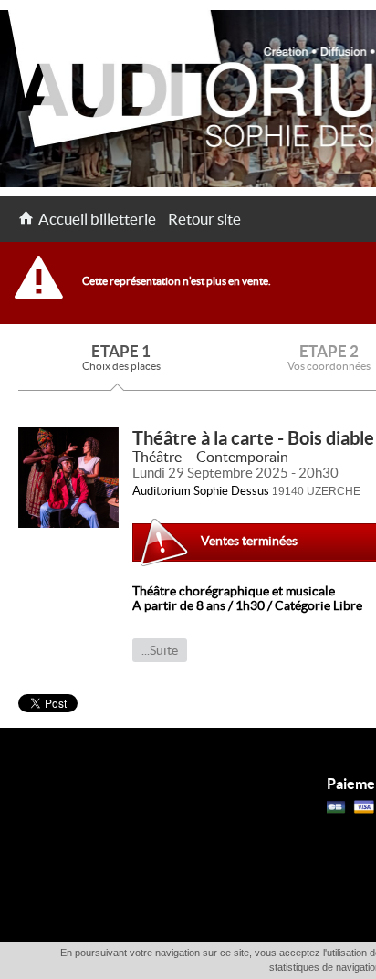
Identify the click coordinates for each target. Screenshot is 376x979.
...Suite (159, 650)
